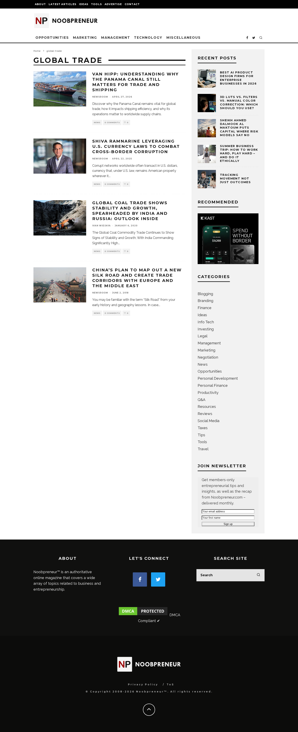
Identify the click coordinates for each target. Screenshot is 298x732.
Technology (148, 38)
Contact (132, 4)
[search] (258, 575)
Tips (201, 435)
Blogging (205, 294)
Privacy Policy (143, 684)
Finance (204, 308)
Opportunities (52, 38)
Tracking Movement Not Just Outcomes (235, 178)
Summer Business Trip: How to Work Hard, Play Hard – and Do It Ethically (239, 153)
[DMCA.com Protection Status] (143, 615)
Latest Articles (62, 4)
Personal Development (218, 378)
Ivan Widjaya (101, 225)
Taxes (203, 428)
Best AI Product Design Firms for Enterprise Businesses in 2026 (238, 78)
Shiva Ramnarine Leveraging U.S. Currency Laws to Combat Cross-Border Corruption (136, 146)
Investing (206, 329)
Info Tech (206, 322)
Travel (203, 449)
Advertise (113, 4)
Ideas (83, 4)
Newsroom (100, 97)
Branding (205, 301)
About (40, 4)
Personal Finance (213, 385)
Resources (207, 406)
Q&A (201, 400)
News (97, 122)
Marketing (85, 38)
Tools (96, 4)
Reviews (205, 414)
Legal (202, 336)
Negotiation (208, 357)
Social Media (208, 421)
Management (115, 38)
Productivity (208, 392)
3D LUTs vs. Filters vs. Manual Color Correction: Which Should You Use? (239, 102)
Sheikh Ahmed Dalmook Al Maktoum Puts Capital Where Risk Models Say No (239, 127)
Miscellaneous (183, 38)
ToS (170, 684)
